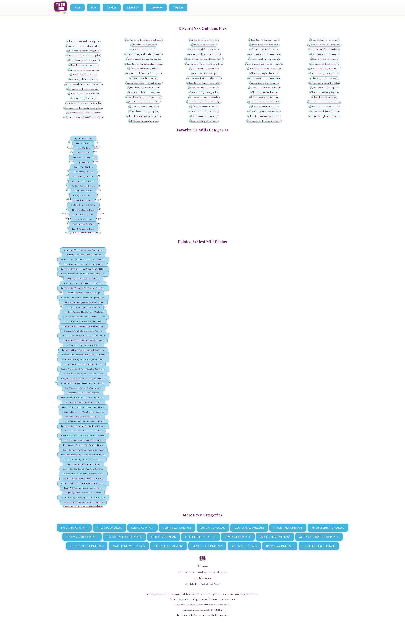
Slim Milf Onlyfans (244, 546)
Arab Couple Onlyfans (249, 527)
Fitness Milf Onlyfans (287, 527)
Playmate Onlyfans (238, 536)
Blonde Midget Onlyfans (86, 546)
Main (78, 7)
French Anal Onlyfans (275, 536)
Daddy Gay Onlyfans (279, 546)
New (93, 7)
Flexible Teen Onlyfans (200, 536)
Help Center (214, 584)
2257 (186, 584)
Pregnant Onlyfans (74, 527)
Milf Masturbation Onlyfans (319, 536)
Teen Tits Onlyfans (163, 536)
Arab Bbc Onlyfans (109, 527)
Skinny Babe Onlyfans (168, 546)
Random (112, 7)
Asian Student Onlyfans (328, 527)
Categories (156, 7)
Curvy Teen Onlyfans (177, 527)
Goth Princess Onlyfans (319, 546)
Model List (133, 7)
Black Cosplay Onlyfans (129, 546)
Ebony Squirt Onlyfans (82, 536)
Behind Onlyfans (142, 527)
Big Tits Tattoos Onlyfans (124, 536)
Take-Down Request (199, 584)
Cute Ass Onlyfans (213, 527)
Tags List (178, 7)
